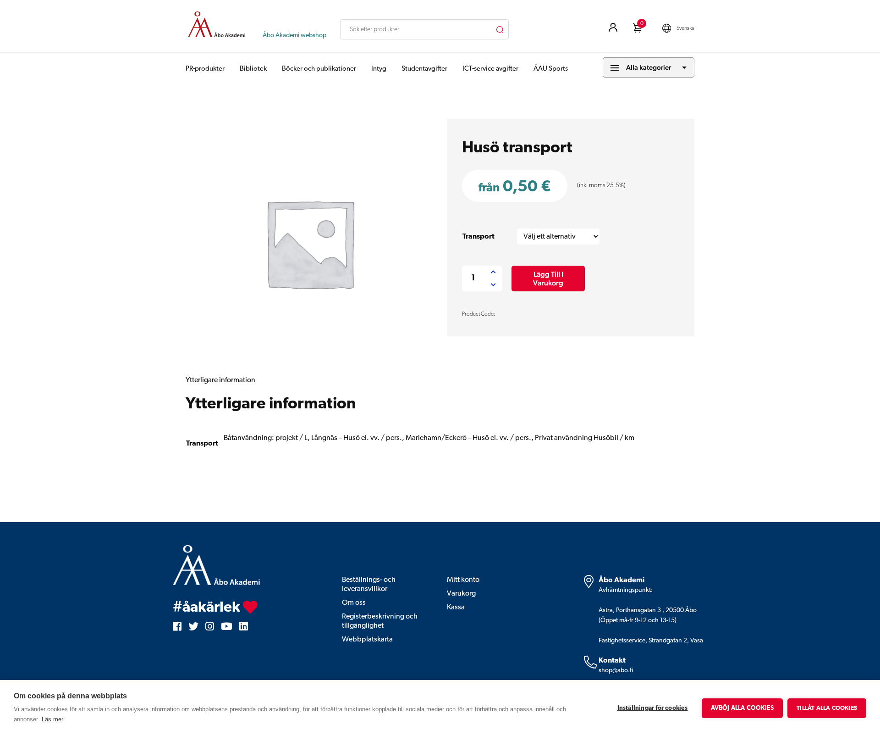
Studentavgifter (424, 69)
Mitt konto (463, 580)
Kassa (456, 607)
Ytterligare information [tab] (220, 380)
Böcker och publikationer (319, 69)
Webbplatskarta (367, 639)
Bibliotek (253, 69)
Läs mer (52, 719)
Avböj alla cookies (742, 708)
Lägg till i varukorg (548, 278)
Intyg (378, 69)
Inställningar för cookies (652, 708)
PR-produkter (205, 69)
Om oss (354, 603)
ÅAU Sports (551, 69)
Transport (478, 236)
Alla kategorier (648, 67)
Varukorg (461, 593)
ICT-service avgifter (490, 69)
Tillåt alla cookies (827, 708)
